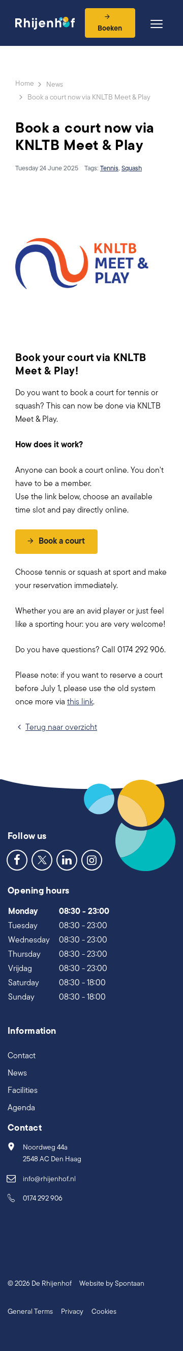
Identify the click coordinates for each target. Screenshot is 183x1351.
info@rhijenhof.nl (49, 1179)
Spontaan (129, 1284)
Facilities (23, 1091)
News (17, 1073)
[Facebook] (17, 860)
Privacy (72, 1312)
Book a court (62, 542)
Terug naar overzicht (61, 728)
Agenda (21, 1108)
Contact (22, 1056)
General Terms (30, 1312)
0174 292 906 (43, 1199)
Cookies (104, 1312)
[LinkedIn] (66, 860)
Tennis (109, 168)
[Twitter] (42, 860)
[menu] (156, 24)
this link (80, 702)
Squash (131, 168)
